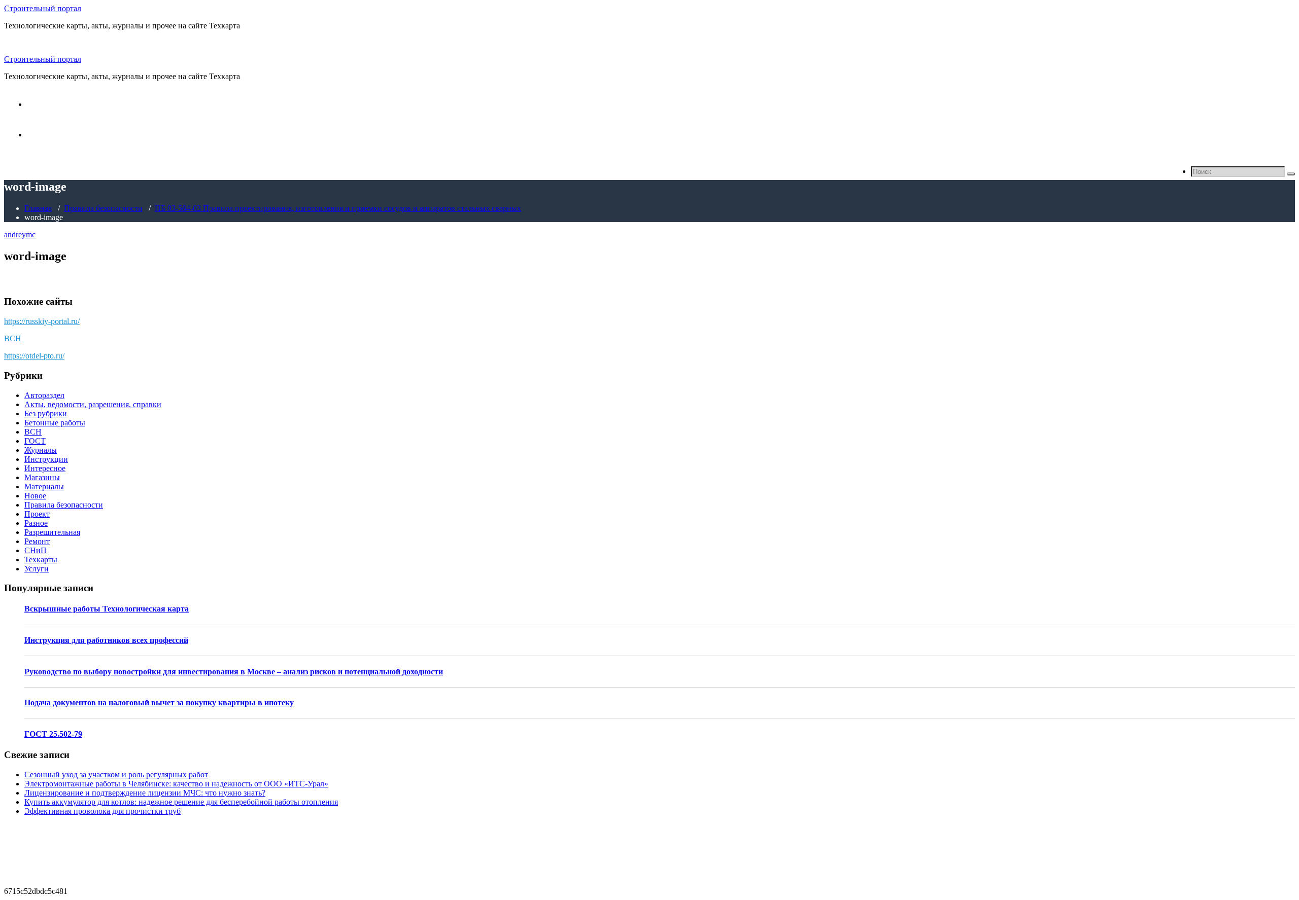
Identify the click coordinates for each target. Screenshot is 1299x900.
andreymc (20, 234)
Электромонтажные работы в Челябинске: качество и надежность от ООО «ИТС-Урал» (176, 783)
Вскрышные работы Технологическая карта (106, 608)
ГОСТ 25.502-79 (53, 734)
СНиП (35, 550)
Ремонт (37, 541)
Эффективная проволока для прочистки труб (102, 811)
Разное (36, 523)
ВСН (12, 338)
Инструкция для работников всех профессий (106, 640)
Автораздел (44, 395)
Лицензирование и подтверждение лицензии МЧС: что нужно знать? (144, 792)
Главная (38, 208)
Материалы (44, 486)
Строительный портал (42, 8)
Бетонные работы (54, 422)
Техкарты (40, 559)
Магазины (42, 477)
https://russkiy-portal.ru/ (42, 321)
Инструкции (46, 459)
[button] (1291, 173)
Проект (37, 514)
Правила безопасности (103, 208)
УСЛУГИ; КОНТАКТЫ (68, 134)
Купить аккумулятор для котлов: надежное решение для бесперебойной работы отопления (181, 802)
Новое (35, 495)
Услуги (36, 568)
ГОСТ (35, 441)
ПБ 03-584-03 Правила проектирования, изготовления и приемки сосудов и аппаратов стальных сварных (338, 208)
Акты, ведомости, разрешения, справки (92, 404)
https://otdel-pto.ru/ (34, 355)
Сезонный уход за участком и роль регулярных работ (116, 774)
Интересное (44, 468)
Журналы (40, 450)
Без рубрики (45, 413)
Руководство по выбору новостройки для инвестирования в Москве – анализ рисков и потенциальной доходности (233, 671)
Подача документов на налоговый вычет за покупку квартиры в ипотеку (159, 702)
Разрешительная (52, 532)
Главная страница (57, 104)
